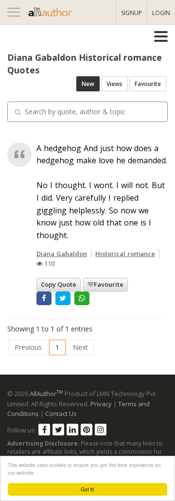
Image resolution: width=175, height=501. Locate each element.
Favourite (148, 84)
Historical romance (125, 253)
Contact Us (61, 413)
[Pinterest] (86, 429)
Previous (28, 347)
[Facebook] (44, 429)
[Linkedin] (72, 429)
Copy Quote (58, 284)
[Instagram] (100, 429)
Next (80, 347)
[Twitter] (58, 429)
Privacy (101, 403)
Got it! (87, 489)
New (88, 84)
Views (114, 84)
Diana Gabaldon (61, 253)
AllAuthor (46, 393)
